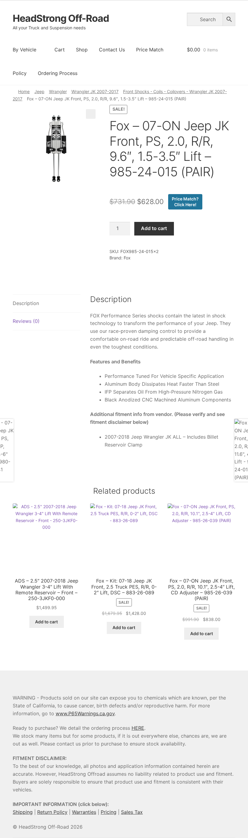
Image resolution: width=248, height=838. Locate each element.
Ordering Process (57, 73)
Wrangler (58, 91)
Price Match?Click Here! (185, 201)
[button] (91, 114)
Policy (20, 73)
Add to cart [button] (46, 621)
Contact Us (112, 50)
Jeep (39, 91)
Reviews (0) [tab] (26, 321)
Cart (59, 50)
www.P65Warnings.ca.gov (85, 713)
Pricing (108, 812)
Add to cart (154, 228)
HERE (138, 728)
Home (24, 91)
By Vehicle (24, 50)
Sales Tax (132, 812)
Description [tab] (26, 303)
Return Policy (52, 812)
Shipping (23, 812)
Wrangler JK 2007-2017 (95, 91)
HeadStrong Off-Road (61, 18)
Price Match (149, 50)
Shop (82, 50)
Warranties (84, 812)
